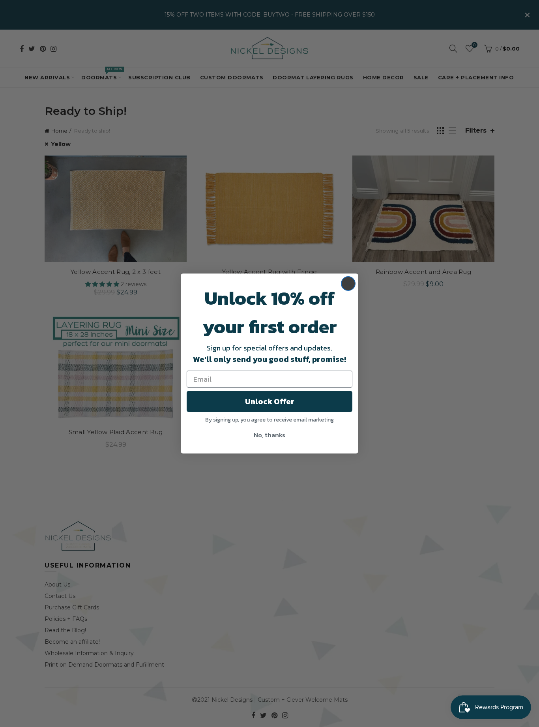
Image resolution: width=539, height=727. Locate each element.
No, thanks (269, 435)
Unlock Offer (269, 401)
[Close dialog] (348, 283)
